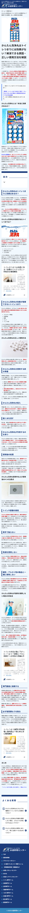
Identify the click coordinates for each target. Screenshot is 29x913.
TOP (4, 854)
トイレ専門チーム (8, 880)
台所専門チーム (7, 886)
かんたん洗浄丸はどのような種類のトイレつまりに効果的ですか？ (14, 810)
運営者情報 (6, 857)
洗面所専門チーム (8, 889)
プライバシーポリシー (9, 861)
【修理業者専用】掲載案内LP (11, 867)
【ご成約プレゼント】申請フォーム (13, 864)
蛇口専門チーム (7, 899)
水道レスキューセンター (10, 870)
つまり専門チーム (8, 893)
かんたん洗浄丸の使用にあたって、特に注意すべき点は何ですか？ (14, 830)
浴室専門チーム (7, 883)
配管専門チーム (7, 902)
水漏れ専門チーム (8, 896)
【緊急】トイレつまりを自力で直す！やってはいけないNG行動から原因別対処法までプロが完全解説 (14, 93)
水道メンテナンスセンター (10, 877)
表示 (4, 182)
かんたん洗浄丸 (6, 154)
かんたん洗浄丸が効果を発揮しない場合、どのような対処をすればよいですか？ (14, 820)
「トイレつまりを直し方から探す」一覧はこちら (14, 787)
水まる (5, 873)
